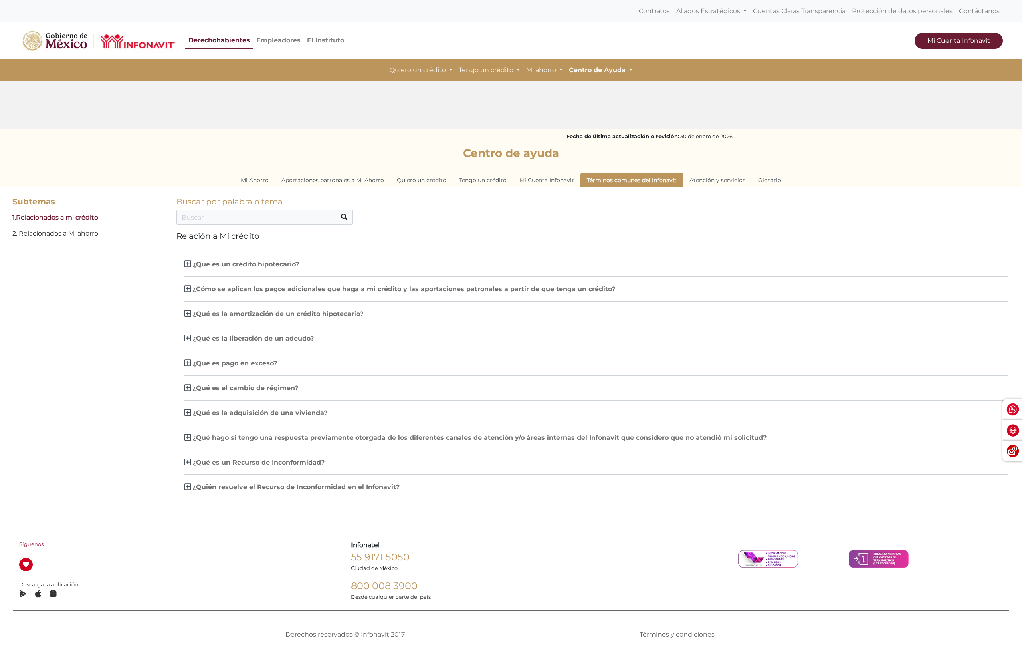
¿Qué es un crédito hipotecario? (246, 264)
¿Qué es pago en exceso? (235, 363)
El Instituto (325, 40)
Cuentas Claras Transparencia (799, 11)
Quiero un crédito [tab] (421, 180)
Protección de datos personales (902, 11)
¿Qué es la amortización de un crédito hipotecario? (278, 314)
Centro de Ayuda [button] (598, 70)
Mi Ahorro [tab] (255, 180)
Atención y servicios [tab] (717, 180)
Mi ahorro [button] (542, 70)
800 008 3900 (384, 586)
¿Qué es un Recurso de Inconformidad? (259, 462)
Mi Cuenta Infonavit (958, 40)
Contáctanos (979, 11)
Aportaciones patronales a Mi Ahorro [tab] (332, 180)
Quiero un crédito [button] (419, 70)
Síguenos (31, 544)
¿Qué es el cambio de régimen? (245, 388)
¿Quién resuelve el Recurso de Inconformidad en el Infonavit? (296, 487)
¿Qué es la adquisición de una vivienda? (260, 413)
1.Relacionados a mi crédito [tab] (55, 217)
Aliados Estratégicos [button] (709, 11)
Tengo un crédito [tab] (483, 180)
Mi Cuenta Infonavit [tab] (546, 180)
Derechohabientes (219, 40)
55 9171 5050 (380, 557)
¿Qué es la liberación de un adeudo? (253, 338)
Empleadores (278, 40)
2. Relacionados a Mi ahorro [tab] (55, 233)
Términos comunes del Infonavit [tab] (632, 180)
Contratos (654, 11)
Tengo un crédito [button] (487, 70)
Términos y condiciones (677, 634)
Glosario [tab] (769, 180)
